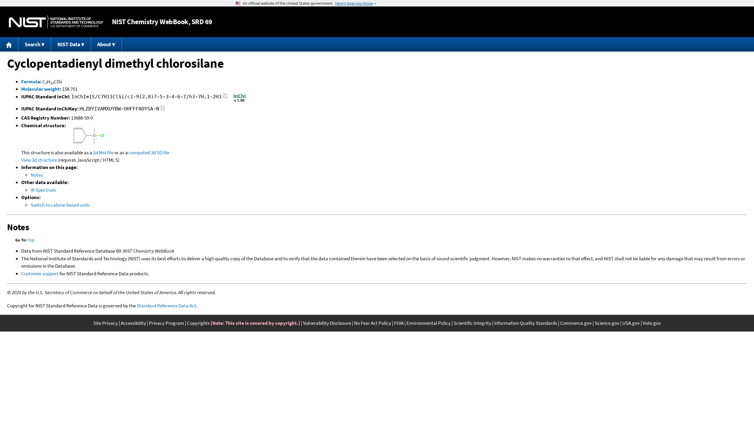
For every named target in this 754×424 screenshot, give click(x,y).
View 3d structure (39, 160)
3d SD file (160, 152)
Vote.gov (652, 323)
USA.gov (631, 323)
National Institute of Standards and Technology (56, 22)
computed (139, 152)
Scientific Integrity (472, 323)
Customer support (40, 273)
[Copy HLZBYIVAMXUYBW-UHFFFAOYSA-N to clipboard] (162, 109)
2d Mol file (103, 152)
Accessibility (133, 323)
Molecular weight (40, 89)
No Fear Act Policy (372, 323)
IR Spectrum (43, 190)
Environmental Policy (428, 323)
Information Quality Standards (525, 323)
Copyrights (198, 323)
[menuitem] (9, 44)
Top (31, 240)
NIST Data (68, 44)
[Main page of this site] (9, 44)
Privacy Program (166, 323)
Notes (37, 175)
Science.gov (607, 323)
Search (32, 44)
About (104, 44)
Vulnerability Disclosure (327, 323)
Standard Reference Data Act (166, 305)
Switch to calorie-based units (60, 205)
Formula (30, 81)
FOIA (399, 323)
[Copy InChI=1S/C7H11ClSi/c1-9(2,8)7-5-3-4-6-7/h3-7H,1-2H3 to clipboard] (224, 97)
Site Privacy (105, 323)
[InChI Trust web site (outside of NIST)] (239, 101)
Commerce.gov (576, 323)
